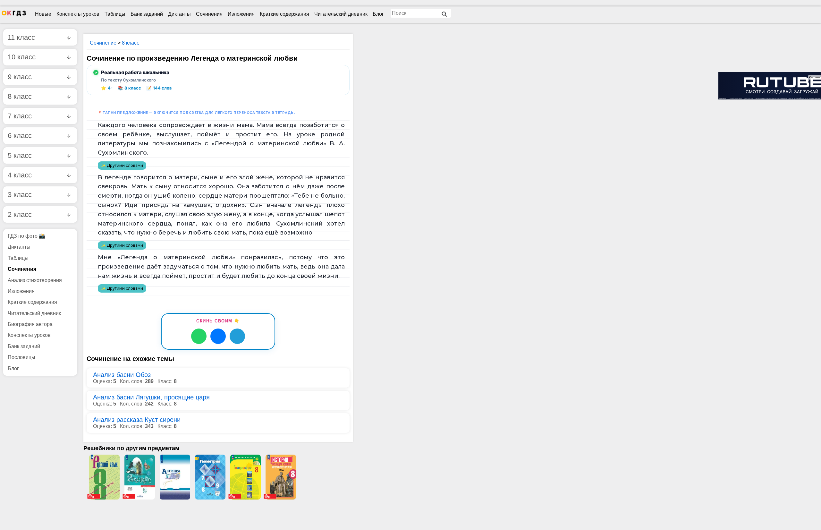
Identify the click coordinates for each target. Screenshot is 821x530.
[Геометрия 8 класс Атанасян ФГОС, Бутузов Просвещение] (210, 477)
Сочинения (209, 14)
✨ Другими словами (122, 165)
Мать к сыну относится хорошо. (183, 186)
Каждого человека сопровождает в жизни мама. (176, 125)
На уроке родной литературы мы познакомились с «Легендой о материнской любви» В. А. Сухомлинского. (221, 144)
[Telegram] (237, 336)
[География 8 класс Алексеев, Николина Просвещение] (245, 477)
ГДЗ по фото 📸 (26, 236)
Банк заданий (147, 14)
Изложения (241, 14)
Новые (43, 14)
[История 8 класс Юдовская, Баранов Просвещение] (280, 477)
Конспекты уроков (77, 14)
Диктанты (179, 14)
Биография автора (30, 324)
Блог (378, 14)
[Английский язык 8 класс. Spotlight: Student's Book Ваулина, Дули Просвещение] (139, 477)
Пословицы (21, 357)
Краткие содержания (284, 14)
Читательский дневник (341, 14)
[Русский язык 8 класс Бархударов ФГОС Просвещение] (104, 477)
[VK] (218, 336)
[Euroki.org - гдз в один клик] (14, 15)
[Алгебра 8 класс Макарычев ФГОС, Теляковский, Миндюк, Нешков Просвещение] (174, 477)
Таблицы (115, 14)
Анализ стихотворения (35, 280)
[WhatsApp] (199, 336)
